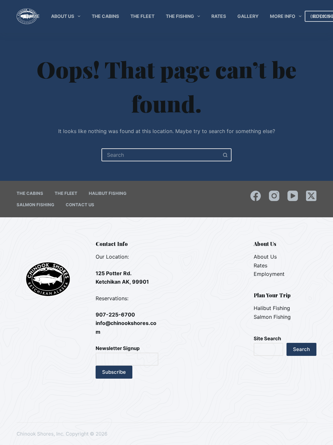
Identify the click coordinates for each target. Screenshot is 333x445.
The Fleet (142, 16)
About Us (62, 16)
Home (33, 16)
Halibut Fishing (108, 193)
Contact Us (80, 204)
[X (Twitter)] (311, 196)
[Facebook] (255, 196)
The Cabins (105, 16)
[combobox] (160, 154)
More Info (282, 16)
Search (301, 349)
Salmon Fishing (35, 204)
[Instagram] (274, 196)
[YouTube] (292, 196)
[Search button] (225, 155)
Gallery (248, 16)
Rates (218, 16)
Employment (269, 274)
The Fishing (180, 16)
